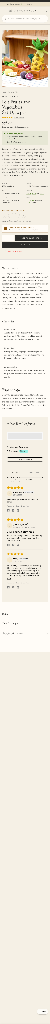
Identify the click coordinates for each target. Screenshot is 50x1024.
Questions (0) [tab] (34, 472)
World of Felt (12, 92)
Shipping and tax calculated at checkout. (15, 127)
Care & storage (10, 623)
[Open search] (9, 479)
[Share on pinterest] (18, 510)
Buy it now (25, 245)
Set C (43, 172)
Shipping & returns (12, 633)
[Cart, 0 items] (46, 11)
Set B (33, 172)
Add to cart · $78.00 (32, 238)
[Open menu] (3, 11)
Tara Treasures (11, 96)
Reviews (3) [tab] (16, 472)
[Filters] (15, 479)
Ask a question (25, 459)
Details (5, 613)
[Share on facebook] (8, 510)
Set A (27, 172)
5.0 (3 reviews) (19, 117)
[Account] (41, 11)
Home (4, 92)
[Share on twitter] (13, 510)
